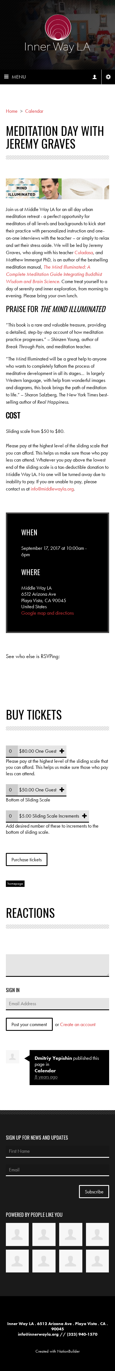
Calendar (34, 111)
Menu (19, 76)
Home (12, 111)
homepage (15, 883)
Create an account (77, 1024)
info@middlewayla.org (52, 488)
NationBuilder (68, 1351)
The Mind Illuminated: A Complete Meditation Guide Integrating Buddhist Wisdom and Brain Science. (54, 274)
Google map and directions (47, 613)
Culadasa (84, 252)
